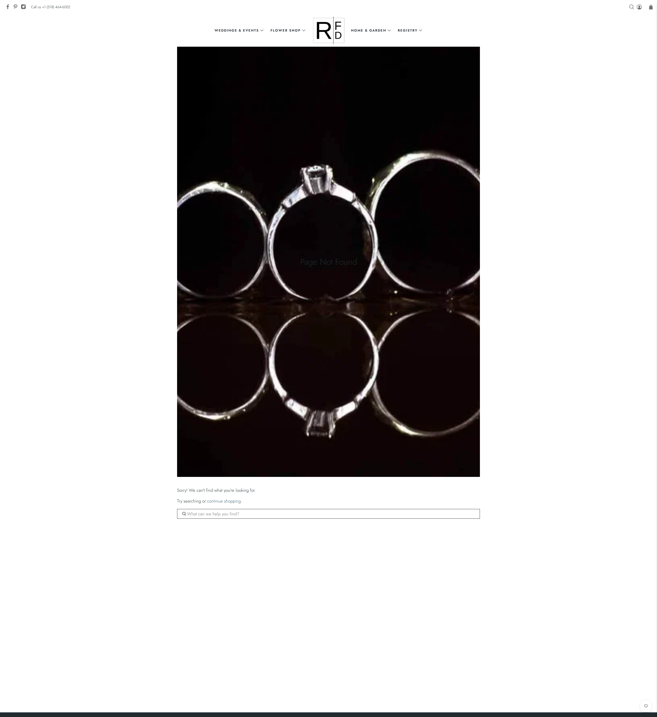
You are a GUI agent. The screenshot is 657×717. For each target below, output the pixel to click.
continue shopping (224, 501)
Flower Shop (285, 30)
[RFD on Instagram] (24, 8)
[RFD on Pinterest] (17, 8)
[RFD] (329, 30)
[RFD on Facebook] (9, 8)
